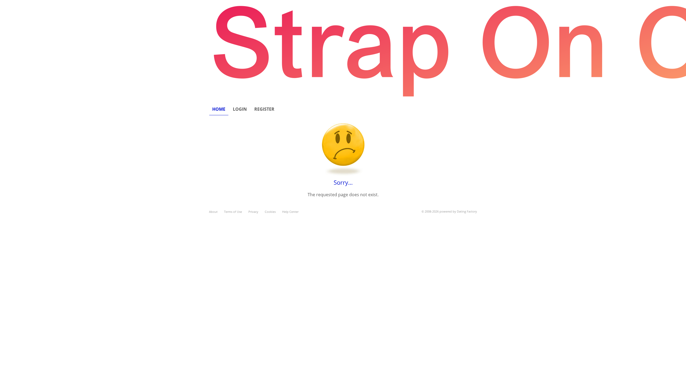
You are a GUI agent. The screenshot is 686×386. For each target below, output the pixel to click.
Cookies (270, 212)
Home (218, 109)
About (213, 212)
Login (240, 109)
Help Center (290, 212)
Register (264, 109)
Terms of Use (233, 212)
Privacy (253, 212)
